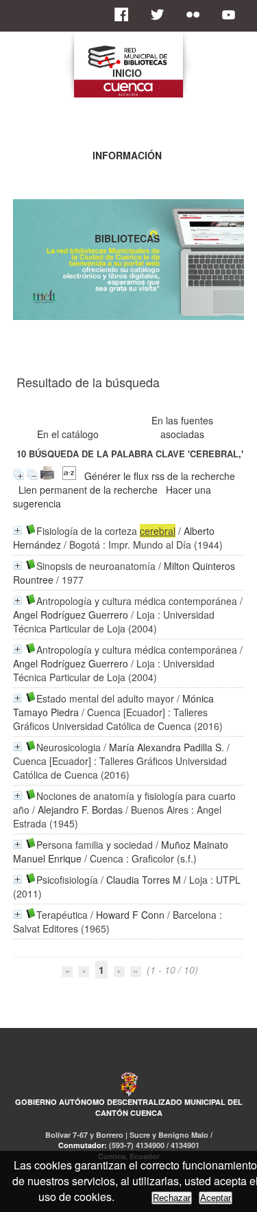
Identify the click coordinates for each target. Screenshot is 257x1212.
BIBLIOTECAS (127, 238)
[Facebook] (125, 14)
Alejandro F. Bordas (80, 809)
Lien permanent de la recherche (88, 489)
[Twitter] (161, 14)
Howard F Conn (130, 915)
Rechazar (172, 1198)
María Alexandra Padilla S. (166, 747)
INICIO (127, 73)
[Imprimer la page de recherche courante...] (47, 476)
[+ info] (17, 530)
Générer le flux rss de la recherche (159, 476)
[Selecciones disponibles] (69, 476)
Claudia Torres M (143, 880)
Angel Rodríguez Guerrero (70, 614)
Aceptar (215, 1198)
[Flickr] (197, 14)
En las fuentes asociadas (182, 427)
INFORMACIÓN (127, 155)
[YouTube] (232, 14)
